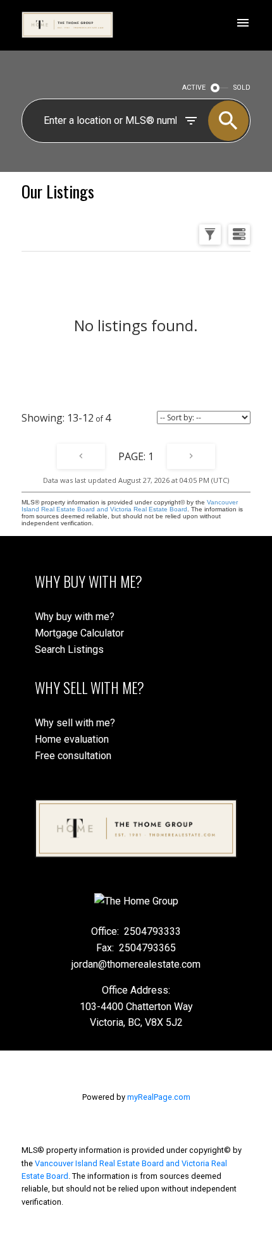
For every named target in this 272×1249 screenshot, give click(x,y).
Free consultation (73, 756)
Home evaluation (72, 739)
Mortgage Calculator (79, 633)
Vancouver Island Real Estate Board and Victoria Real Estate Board (130, 506)
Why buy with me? (74, 617)
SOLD (241, 87)
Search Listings (69, 649)
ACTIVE (194, 87)
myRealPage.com (158, 1097)
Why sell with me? (75, 723)
